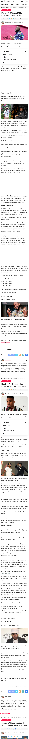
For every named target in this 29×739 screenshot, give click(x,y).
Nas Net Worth (7, 433)
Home (2, 7)
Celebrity (6, 7)
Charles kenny (8, 22)
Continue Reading (4, 713)
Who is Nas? (7, 425)
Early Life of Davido (11, 57)
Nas (8, 686)
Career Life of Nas (10, 430)
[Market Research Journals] (9, 1)
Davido (8, 347)
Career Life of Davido (11, 59)
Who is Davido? (8, 54)
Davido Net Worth (8, 62)
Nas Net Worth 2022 (21, 686)
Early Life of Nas (10, 428)
